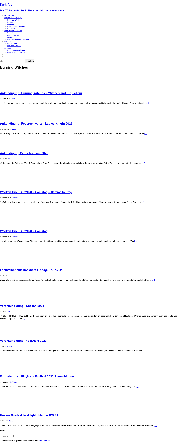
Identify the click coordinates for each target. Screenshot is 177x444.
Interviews (11, 24)
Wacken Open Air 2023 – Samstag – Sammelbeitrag (36, 192)
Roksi (13, 129)
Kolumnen (11, 28)
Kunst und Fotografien (16, 26)
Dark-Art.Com (9, 15)
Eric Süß (14, 198)
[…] (147, 102)
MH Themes (44, 440)
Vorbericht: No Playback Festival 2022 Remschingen (37, 376)
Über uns (7, 41)
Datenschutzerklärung (16, 50)
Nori (9, 275)
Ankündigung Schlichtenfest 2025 (24, 153)
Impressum (8, 48)
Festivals (10, 37)
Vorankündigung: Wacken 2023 (22, 306)
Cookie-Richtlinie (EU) (16, 52)
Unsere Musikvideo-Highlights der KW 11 (29, 415)
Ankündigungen (13, 35)
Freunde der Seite (14, 46)
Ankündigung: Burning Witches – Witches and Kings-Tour (41, 93)
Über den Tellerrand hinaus (18, 39)
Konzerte (10, 33)
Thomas (12, 99)
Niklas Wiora (12, 382)
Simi (9, 159)
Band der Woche (13, 20)
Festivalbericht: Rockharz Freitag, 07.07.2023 (32, 270)
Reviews (10, 22)
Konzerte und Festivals (13, 30)
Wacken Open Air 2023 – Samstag (24, 231)
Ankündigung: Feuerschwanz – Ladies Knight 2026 (36, 123)
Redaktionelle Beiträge (13, 18)
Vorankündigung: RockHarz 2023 (23, 340)
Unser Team (12, 43)
